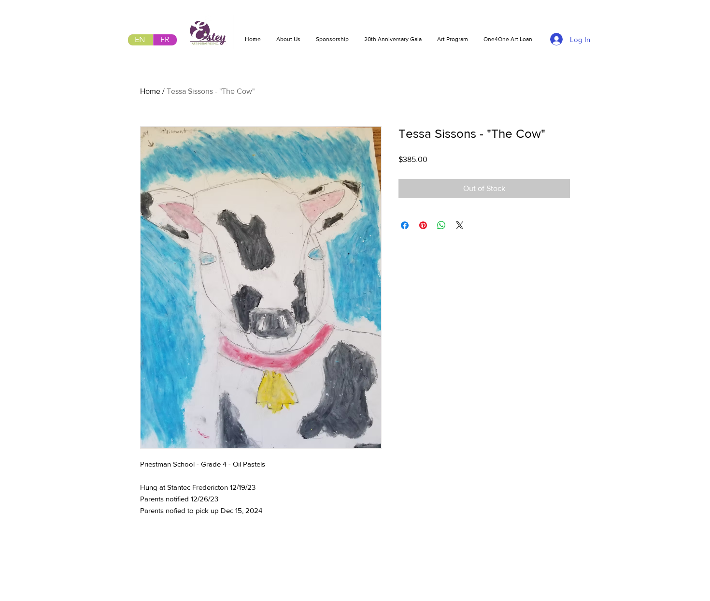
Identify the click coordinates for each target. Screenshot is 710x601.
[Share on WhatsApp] (441, 225)
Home (150, 91)
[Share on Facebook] (405, 225)
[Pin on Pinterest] (423, 225)
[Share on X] (460, 225)
